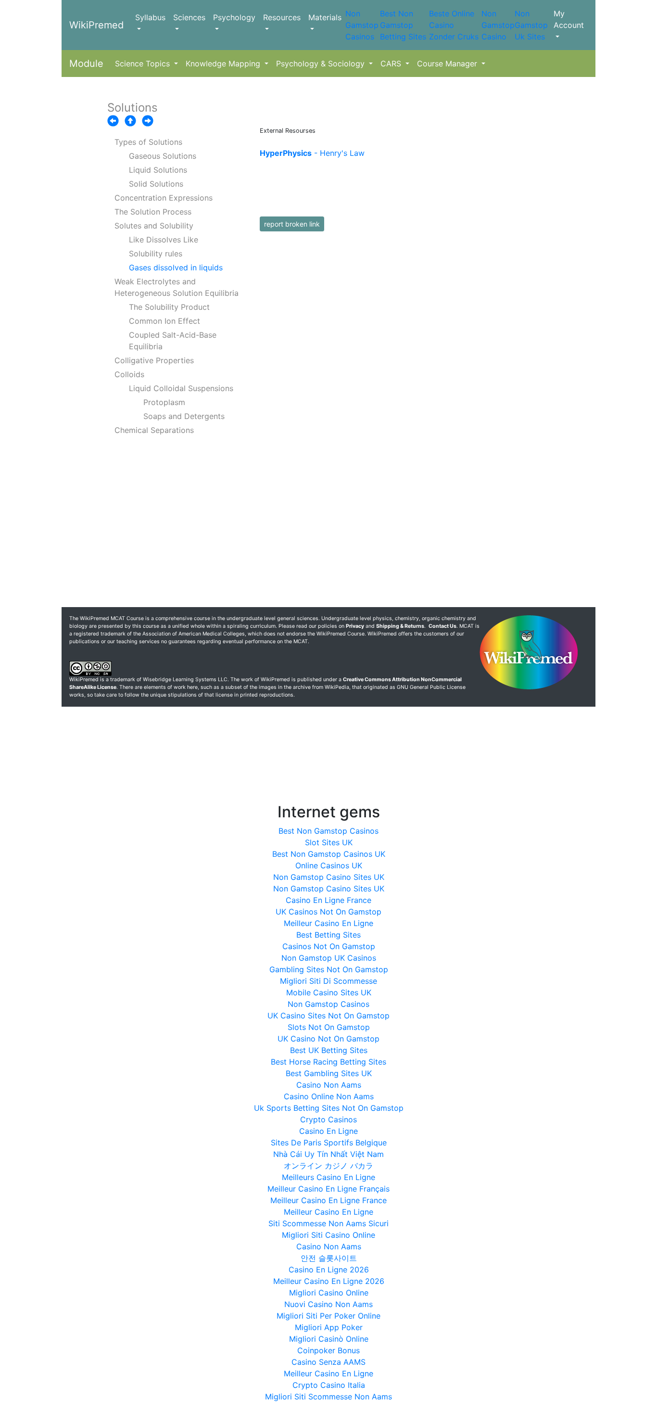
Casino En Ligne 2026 (329, 1269)
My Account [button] (569, 19)
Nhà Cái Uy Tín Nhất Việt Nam (328, 1154)
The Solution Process (152, 211)
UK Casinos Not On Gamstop (328, 911)
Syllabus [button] (150, 17)
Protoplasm (164, 402)
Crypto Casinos (328, 1119)
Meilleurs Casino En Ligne (328, 1177)
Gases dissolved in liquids (176, 267)
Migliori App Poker (329, 1327)
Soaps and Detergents (184, 416)
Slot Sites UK (329, 842)
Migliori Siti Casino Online (328, 1235)
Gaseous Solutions (162, 156)
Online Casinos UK (328, 865)
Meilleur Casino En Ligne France (328, 1200)
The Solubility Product (169, 307)
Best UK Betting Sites (328, 1050)
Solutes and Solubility (153, 225)
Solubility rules (155, 253)
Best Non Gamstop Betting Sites (403, 25)
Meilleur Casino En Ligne (328, 923)
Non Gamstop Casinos (362, 25)
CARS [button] (392, 63)
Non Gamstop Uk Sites (531, 25)
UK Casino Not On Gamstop (328, 1038)
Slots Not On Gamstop (329, 1027)
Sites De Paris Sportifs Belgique (329, 1142)
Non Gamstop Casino (498, 25)
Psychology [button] (234, 17)
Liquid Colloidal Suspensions (181, 388)
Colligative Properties (154, 360)
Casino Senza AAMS (328, 1362)
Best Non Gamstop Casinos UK (328, 854)
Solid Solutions (156, 184)
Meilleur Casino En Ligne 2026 (328, 1281)
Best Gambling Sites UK (329, 1073)
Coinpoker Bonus (328, 1350)
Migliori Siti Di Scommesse (328, 981)
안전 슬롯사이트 (329, 1258)
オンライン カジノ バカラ (328, 1165)
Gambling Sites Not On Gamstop (328, 969)
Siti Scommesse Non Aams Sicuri (328, 1223)
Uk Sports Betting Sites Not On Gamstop (329, 1108)
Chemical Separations (154, 430)
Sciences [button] (189, 17)
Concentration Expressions (163, 198)
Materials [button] (324, 17)
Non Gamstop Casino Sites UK (328, 877)
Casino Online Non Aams (329, 1096)
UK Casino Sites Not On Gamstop (328, 1015)
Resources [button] (282, 17)
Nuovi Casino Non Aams (328, 1304)
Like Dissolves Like (163, 239)
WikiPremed (96, 25)
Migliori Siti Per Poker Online (328, 1316)
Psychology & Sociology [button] (321, 63)
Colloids (129, 374)
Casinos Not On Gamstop (328, 946)
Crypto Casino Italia (328, 1385)
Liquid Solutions (158, 170)
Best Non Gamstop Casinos (328, 831)
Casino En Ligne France (328, 900)
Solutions (132, 107)
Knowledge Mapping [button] (224, 63)
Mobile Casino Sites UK (328, 992)
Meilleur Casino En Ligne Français (328, 1189)
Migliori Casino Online (328, 1292)
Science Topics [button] (143, 63)
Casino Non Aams (328, 1085)
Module (86, 63)
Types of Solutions (148, 142)
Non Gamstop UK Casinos (328, 958)
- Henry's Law (312, 153)
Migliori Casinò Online (328, 1339)
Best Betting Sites (328, 935)
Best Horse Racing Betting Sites (328, 1062)
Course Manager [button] (448, 63)
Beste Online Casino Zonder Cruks (454, 25)
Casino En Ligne (328, 1131)
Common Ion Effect (164, 321)
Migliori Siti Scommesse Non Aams (328, 1396)
